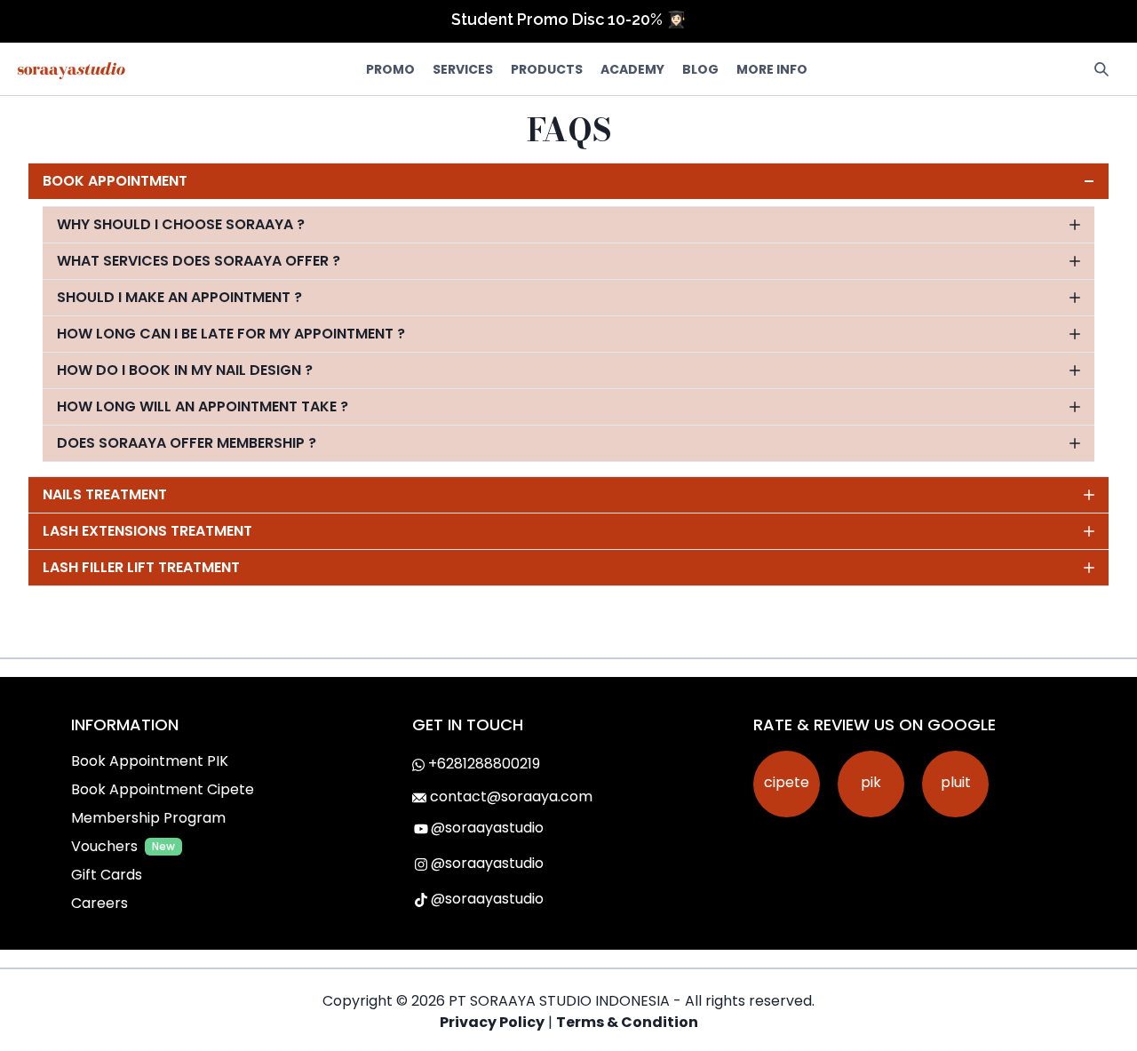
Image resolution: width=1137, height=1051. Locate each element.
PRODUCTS (547, 69)
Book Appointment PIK (149, 761)
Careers (99, 903)
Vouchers (104, 846)
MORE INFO (771, 69)
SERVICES (463, 69)
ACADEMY (632, 69)
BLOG (700, 69)
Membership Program (148, 818)
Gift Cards (106, 874)
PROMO (390, 69)
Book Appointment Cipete (162, 789)
